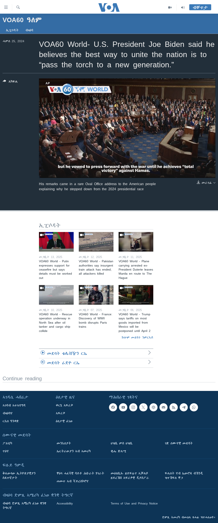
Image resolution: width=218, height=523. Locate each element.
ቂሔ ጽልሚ (118, 451)
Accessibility (65, 503)
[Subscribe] (163, 407)
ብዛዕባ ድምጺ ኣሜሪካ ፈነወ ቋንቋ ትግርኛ (24, 505)
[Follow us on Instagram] (133, 407)
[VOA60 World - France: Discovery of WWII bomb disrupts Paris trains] (96, 295)
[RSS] (173, 407)
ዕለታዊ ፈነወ (64, 421)
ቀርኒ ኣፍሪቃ (64, 405)
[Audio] (182, 7)
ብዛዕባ (29, 30)
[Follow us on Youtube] (123, 407)
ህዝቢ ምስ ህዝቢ (122, 443)
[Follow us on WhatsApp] (194, 407)
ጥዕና (6, 451)
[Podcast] (153, 407)
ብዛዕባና (8, 413)
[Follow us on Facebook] (113, 407)
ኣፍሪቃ (60, 413)
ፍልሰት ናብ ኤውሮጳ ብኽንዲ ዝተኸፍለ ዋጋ (184, 475)
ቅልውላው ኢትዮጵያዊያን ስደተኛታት (19, 475)
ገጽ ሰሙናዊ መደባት (179, 443)
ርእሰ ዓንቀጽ (11, 421)
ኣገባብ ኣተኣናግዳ (14, 405)
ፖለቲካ (7, 443)
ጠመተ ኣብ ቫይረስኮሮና (73, 481)
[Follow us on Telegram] (184, 407)
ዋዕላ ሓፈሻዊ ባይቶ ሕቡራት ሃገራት (80, 473)
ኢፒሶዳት (12, 30)
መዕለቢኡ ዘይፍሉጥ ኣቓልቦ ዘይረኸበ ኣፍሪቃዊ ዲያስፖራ (130, 475)
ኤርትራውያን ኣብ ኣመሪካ (74, 451)
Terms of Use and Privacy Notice (134, 503)
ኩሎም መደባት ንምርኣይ (137, 337)
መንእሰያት (64, 443)
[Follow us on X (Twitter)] (143, 407)
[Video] (170, 7)
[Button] (10, 82)
